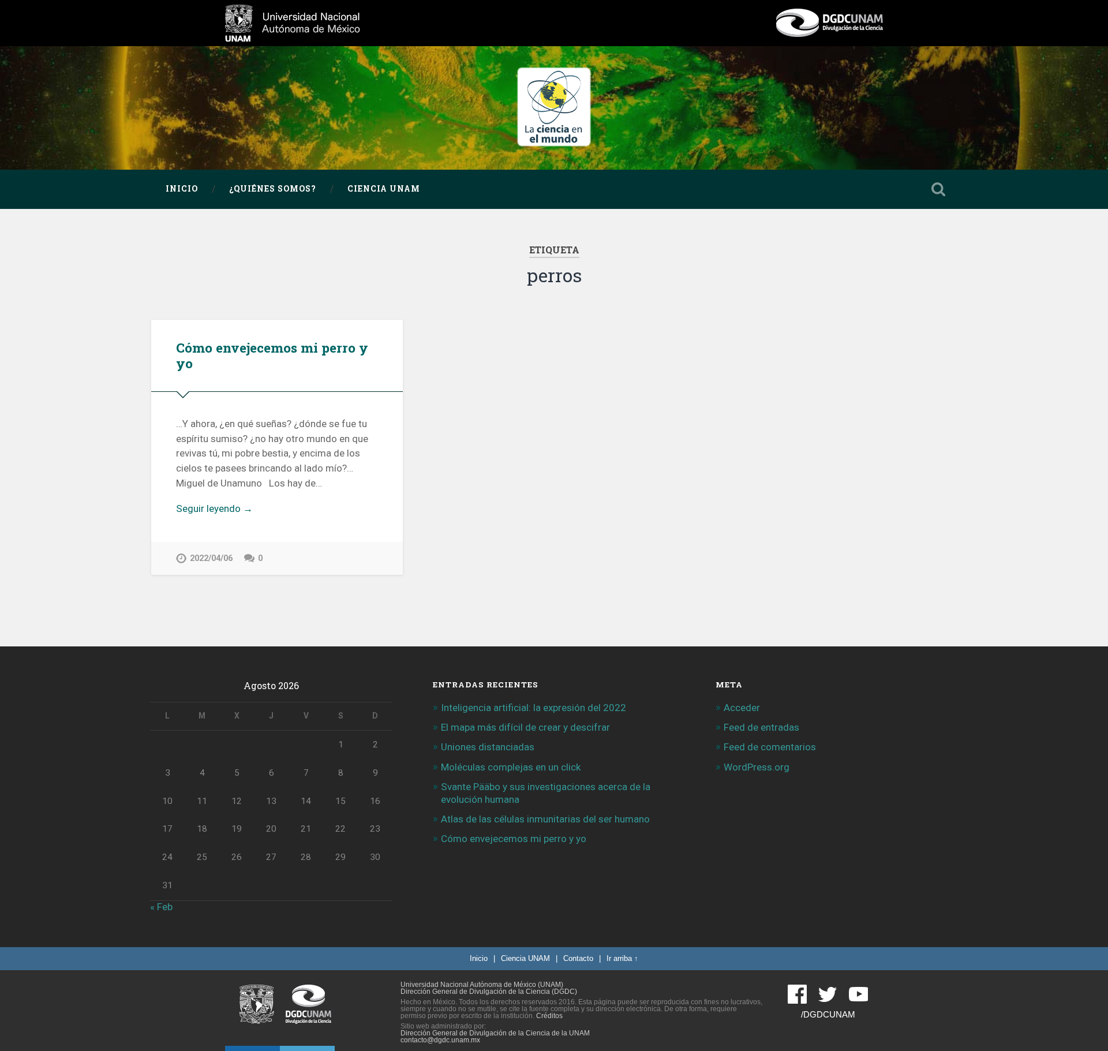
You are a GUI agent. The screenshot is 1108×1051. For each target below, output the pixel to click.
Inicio (182, 189)
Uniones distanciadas (487, 747)
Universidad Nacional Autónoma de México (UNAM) (481, 985)
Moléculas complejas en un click (511, 767)
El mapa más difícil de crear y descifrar (525, 727)
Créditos (549, 1016)
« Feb (161, 906)
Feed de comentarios (770, 747)
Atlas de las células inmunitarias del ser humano (545, 819)
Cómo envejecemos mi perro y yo (272, 355)
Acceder (742, 707)
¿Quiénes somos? (272, 189)
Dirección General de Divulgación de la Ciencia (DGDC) (488, 992)
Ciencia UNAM (383, 189)
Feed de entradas (761, 727)
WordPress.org (756, 767)
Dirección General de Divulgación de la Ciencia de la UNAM (495, 1033)
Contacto (578, 958)
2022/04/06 (211, 558)
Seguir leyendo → (214, 508)
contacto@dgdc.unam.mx (440, 1040)
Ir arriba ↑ (622, 958)
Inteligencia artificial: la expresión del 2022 (533, 707)
